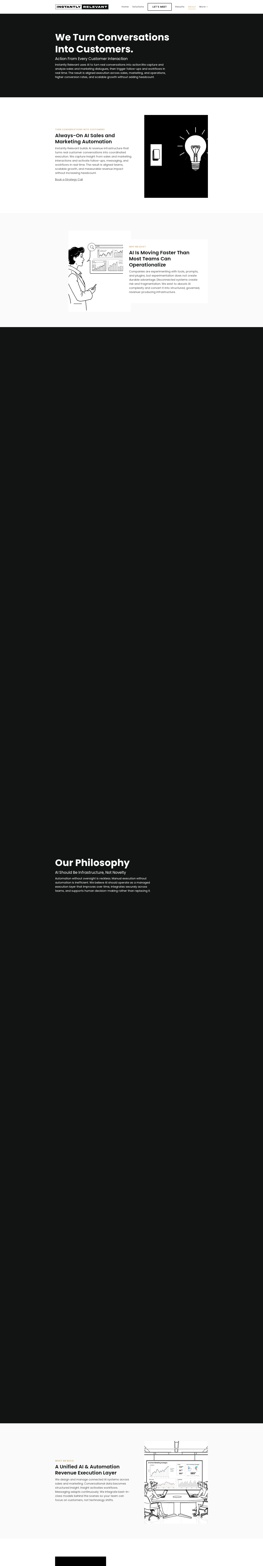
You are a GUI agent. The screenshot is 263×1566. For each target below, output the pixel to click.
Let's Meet (160, 7)
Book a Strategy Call (69, 179)
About (192, 6)
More (202, 6)
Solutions (138, 6)
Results (179, 6)
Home (125, 6)
